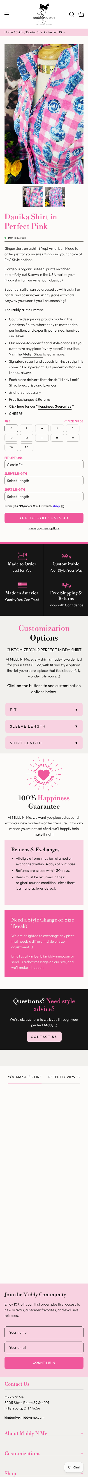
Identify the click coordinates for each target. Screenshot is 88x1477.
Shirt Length (15, 489)
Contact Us (44, 1037)
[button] (71, 14)
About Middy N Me (26, 1433)
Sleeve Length (16, 473)
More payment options (44, 528)
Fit (13, 709)
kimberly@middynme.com (49, 956)
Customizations (22, 1453)
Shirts (20, 32)
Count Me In (44, 1363)
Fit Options (14, 458)
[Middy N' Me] (44, 14)
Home (9, 32)
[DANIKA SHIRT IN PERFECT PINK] (33, 197)
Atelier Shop (33, 354)
